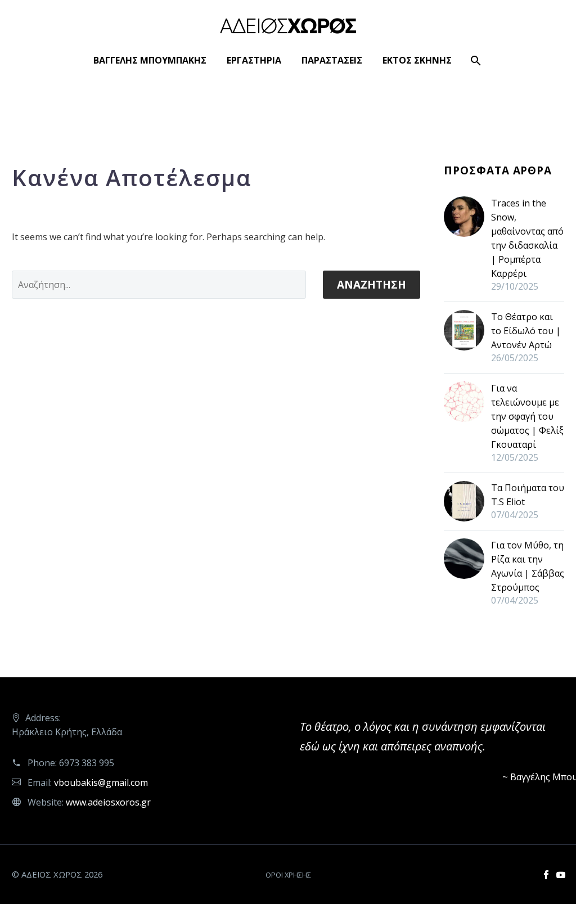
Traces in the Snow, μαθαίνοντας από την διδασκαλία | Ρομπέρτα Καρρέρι (527, 238)
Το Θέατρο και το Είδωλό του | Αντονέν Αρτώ (526, 331)
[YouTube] (560, 874)
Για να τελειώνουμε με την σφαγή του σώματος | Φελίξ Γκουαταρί (527, 416)
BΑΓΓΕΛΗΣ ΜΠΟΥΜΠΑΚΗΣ (149, 60)
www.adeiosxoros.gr (108, 802)
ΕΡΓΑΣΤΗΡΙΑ (254, 60)
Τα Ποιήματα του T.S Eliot (527, 495)
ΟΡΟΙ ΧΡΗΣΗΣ (288, 875)
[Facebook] (546, 874)
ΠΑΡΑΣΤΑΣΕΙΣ (332, 60)
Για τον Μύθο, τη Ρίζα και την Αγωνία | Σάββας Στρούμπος (527, 566)
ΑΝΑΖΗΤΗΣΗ (371, 284)
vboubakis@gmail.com (101, 782)
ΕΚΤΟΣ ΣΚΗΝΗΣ (417, 60)
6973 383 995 (86, 763)
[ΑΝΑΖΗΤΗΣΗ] (474, 60)
